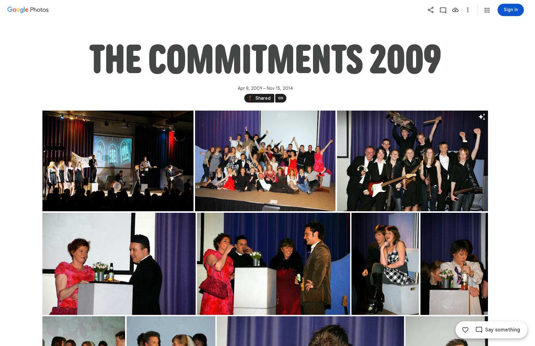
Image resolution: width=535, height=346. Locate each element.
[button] (487, 10)
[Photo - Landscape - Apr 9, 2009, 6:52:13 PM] (265, 161)
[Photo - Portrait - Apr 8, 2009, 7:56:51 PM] (454, 264)
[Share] (430, 10)
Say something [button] (502, 330)
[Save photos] (455, 10)
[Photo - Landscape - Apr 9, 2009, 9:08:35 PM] (118, 161)
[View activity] (443, 10)
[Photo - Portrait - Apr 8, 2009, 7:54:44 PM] (385, 264)
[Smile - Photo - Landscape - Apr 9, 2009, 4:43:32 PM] (412, 161)
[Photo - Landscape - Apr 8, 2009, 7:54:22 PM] (273, 264)
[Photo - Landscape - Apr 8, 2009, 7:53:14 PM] (119, 264)
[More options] (468, 10)
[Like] (465, 330)
